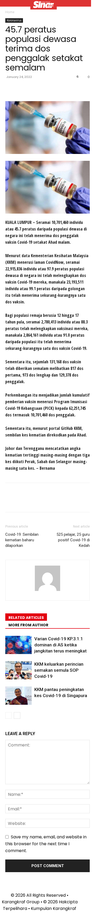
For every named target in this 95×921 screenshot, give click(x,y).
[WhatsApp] (47, 88)
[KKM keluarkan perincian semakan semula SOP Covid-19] (18, 670)
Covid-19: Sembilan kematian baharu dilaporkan (22, 540)
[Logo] (43, 5)
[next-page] (17, 715)
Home (10, 12)
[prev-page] (8, 715)
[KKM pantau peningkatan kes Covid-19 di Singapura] (18, 696)
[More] (59, 88)
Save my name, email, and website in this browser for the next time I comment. (46, 844)
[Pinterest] (35, 88)
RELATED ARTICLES (26, 617)
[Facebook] (10, 88)
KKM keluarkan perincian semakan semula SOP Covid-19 (58, 670)
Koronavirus (14, 20)
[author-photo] (47, 591)
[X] (22, 88)
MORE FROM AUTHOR (28, 625)
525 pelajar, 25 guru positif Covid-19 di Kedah (73, 540)
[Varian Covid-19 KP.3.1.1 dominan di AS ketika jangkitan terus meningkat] (18, 645)
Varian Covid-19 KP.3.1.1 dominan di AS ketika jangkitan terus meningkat (60, 645)
